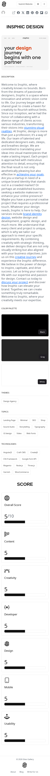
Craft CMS (21, 452)
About (13, 772)
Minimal (23, 420)
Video (19, 433)
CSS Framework (10, 459)
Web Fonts (31, 433)
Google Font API (29, 459)
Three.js (31, 465)
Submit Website (25, 4)
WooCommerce (22, 472)
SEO (34, 420)
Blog (21, 772)
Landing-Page (9, 420)
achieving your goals (30, 174)
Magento (7, 465)
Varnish (6, 472)
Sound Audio (9, 427)
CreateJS (34, 452)
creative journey (25, 257)
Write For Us (32, 772)
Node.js (19, 465)
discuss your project (14, 282)
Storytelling (25, 427)
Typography (40, 427)
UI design (7, 433)
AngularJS (7, 452)
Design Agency (9, 401)
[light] (38, 4)
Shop (43, 420)
